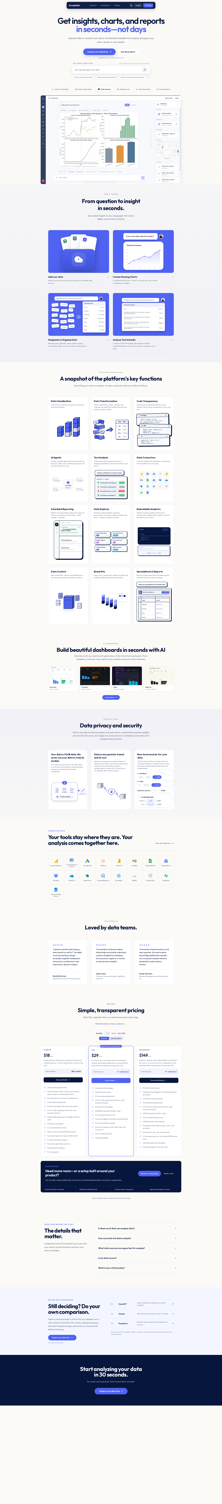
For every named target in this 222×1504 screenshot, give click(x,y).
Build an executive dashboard (106, 77)
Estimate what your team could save (111, 1024)
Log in (138, 5)
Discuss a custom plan (149, 1174)
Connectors (105, 5)
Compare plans (116, 1038)
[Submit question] (144, 69)
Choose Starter (62, 1080)
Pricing (117, 5)
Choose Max (109, 1080)
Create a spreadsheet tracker (83, 77)
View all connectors (163, 843)
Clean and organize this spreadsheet (132, 77)
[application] (143, 259)
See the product (128, 52)
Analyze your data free (97, 52)
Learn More (109, 697)
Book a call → (169, 1174)
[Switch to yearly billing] (107, 1033)
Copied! (165, 529)
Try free (148, 5)
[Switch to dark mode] (131, 5)
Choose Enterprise (157, 1080)
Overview (104, 1038)
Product (93, 5)
